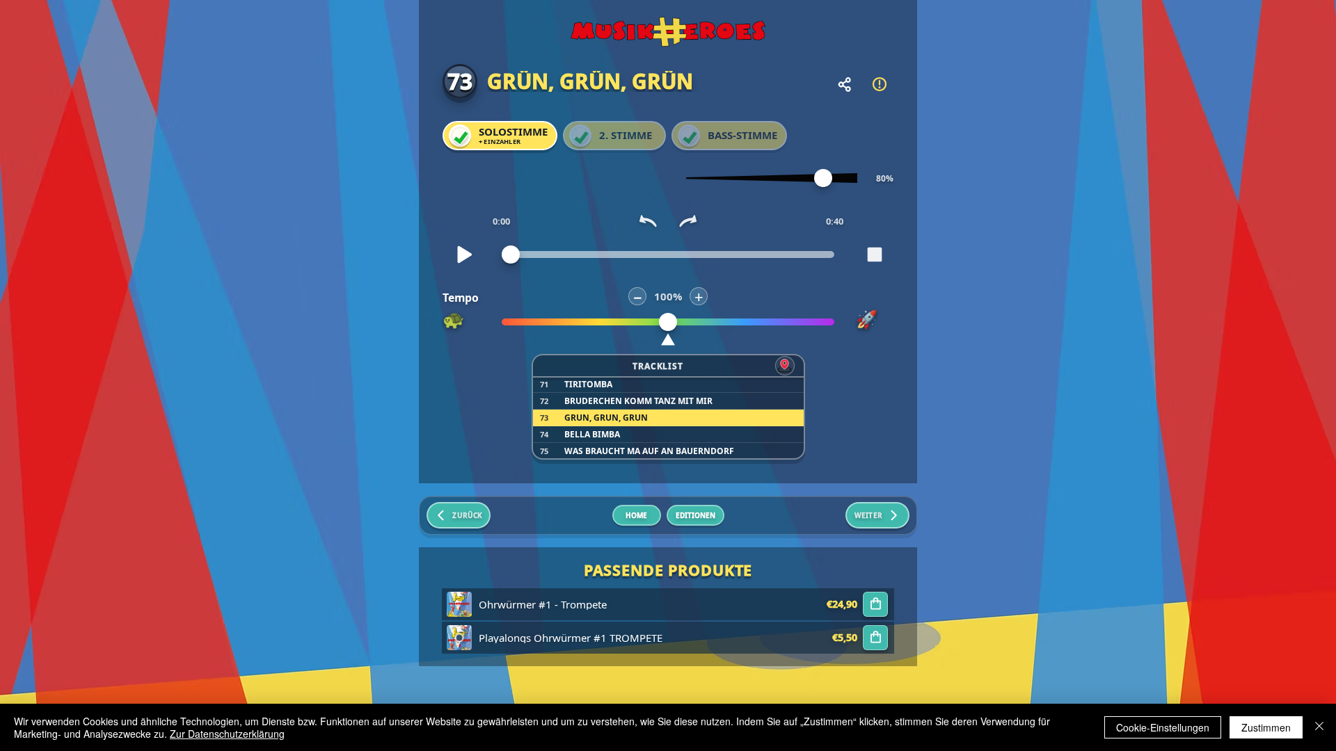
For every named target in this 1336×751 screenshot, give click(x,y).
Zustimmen (1266, 727)
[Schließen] (1319, 727)
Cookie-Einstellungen (1162, 727)
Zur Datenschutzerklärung (227, 734)
